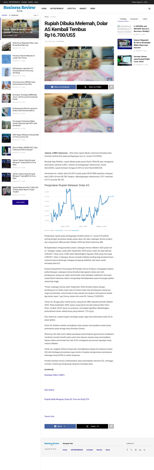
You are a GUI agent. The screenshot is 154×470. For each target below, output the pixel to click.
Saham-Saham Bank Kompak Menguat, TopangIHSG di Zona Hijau (24, 176)
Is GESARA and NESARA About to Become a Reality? (142, 28)
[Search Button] (149, 8)
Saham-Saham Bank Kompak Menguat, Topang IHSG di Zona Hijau (24, 162)
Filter (35, 15)
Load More (20, 202)
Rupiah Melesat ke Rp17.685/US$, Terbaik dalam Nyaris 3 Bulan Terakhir (25, 190)
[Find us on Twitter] (131, 449)
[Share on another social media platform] (111, 87)
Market (30, 2)
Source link (49, 416)
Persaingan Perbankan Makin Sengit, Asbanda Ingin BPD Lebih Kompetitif (25, 123)
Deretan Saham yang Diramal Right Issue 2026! (142, 59)
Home (6, 2)
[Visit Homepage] (19, 8)
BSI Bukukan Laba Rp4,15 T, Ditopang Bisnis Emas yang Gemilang (23, 71)
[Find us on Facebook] (127, 450)
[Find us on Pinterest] (136, 450)
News (36, 2)
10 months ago (50, 41)
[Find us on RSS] (144, 450)
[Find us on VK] (140, 450)
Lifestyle (24, 2)
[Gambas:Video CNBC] (54, 375)
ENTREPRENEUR (14, 2)
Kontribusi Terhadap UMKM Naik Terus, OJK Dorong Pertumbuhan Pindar (25, 97)
